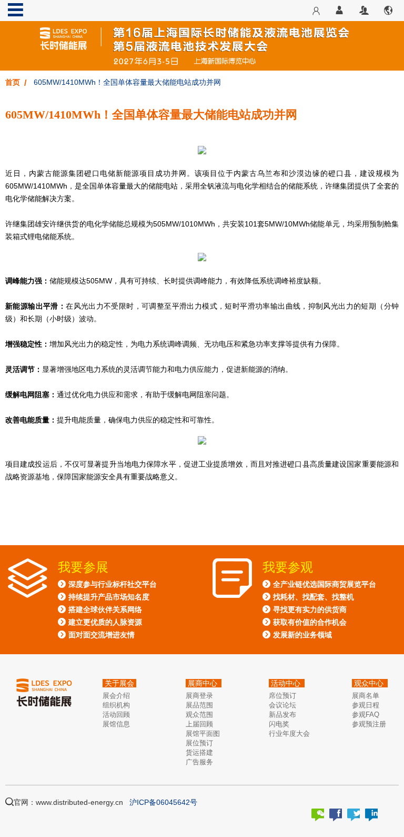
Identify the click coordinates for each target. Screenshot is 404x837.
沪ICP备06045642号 (163, 802)
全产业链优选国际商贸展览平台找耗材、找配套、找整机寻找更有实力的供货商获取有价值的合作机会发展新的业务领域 (324, 609)
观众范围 (199, 714)
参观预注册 (369, 724)
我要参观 (287, 567)
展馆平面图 (203, 733)
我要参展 (83, 567)
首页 (12, 82)
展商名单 (365, 696)
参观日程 (365, 705)
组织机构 (116, 705)
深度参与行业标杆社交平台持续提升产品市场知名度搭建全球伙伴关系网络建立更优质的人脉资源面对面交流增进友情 (112, 609)
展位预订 (199, 743)
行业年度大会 (289, 733)
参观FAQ (365, 714)
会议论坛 (282, 705)
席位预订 (282, 696)
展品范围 (199, 705)
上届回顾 (199, 724)
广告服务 (199, 762)
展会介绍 (116, 696)
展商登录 (199, 696)
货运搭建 (199, 752)
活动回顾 (116, 714)
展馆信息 (116, 724)
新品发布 (282, 714)
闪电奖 (279, 724)
